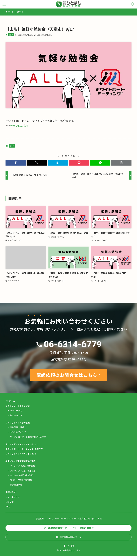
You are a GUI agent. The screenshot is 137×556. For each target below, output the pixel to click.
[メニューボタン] (4, 4)
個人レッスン (16, 415)
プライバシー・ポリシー (65, 518)
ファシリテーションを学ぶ (18, 405)
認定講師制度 (16, 484)
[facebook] (64, 545)
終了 (11, 34)
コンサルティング (18, 432)
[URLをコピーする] (121, 163)
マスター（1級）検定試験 (21, 475)
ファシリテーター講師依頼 (18, 422)
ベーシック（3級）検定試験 (22, 465)
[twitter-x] (68, 545)
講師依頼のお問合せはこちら (66, 375)
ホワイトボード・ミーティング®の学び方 (24, 448)
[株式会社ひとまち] (68, 4)
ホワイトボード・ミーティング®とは (22, 444)
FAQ (8, 506)
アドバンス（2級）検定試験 (22, 470)
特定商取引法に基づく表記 (90, 518)
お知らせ (10, 501)
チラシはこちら (19, 126)
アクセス (49, 518)
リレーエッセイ (13, 496)
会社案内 (40, 518)
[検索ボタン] (132, 4)
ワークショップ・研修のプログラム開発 (28, 436)
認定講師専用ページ (70, 537)
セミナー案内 (16, 410)
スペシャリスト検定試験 (21, 479)
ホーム (12, 400)
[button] (16, 163)
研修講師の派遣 (17, 427)
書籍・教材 (11, 492)
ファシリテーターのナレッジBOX (21, 453)
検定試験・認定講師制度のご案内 (21, 461)
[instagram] (72, 545)
